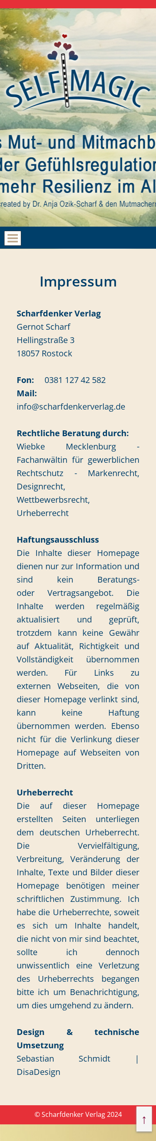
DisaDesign (38, 1071)
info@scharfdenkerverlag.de (71, 406)
